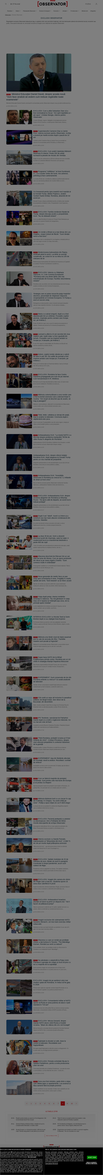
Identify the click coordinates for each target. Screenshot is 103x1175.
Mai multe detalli (32, 1157)
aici (20, 1166)
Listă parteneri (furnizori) (51, 1163)
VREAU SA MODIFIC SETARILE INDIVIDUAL (91, 1163)
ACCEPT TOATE (92, 1157)
